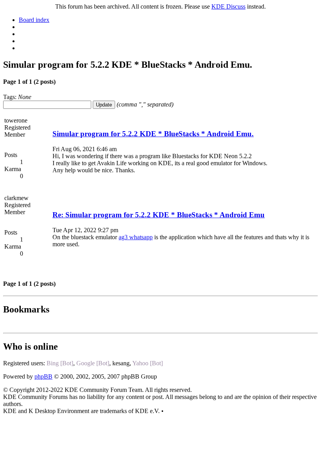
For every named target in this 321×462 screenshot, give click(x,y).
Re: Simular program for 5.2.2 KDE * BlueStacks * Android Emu (158, 215)
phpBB (43, 376)
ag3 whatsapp (136, 237)
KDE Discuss (228, 6)
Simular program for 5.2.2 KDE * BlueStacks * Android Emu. (153, 134)
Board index (34, 19)
